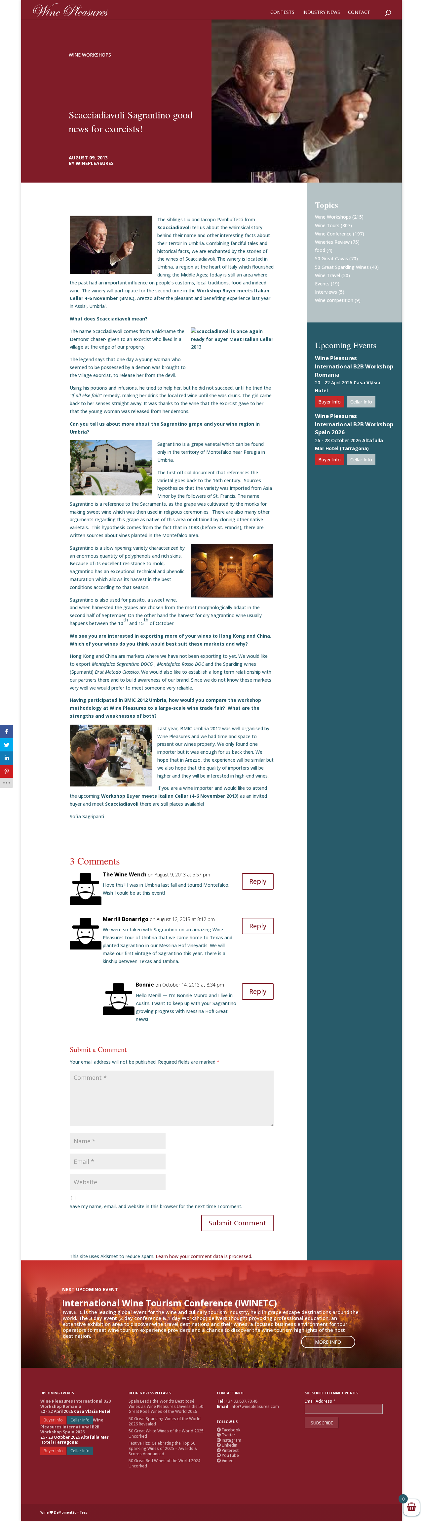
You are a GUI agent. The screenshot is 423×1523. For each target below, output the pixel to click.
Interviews (326, 292)
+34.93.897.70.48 (241, 1401)
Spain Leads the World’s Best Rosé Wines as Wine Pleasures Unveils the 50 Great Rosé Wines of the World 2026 (166, 1406)
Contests (282, 12)
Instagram (229, 1440)
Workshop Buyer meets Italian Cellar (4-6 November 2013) (170, 796)
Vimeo (225, 1460)
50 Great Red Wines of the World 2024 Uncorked (164, 1463)
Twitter (226, 1435)
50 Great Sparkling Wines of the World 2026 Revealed (165, 1421)
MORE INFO (328, 1342)
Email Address (320, 1401)
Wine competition (334, 300)
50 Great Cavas (331, 258)
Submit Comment (237, 1222)
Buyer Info (329, 402)
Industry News (321, 12)
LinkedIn (227, 1445)
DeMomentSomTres (70, 1512)
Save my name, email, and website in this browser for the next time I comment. (156, 1206)
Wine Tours (327, 225)
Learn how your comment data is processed (203, 1256)
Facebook (228, 1430)
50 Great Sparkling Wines (342, 267)
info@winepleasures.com (255, 1406)
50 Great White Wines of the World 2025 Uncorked (166, 1433)
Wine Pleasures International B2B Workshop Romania (354, 366)
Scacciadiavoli (121, 804)
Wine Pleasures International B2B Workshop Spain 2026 (354, 424)
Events (322, 283)
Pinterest (228, 1450)
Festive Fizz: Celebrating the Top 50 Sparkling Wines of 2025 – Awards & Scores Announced (163, 1448)
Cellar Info (361, 402)
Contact (359, 12)
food (320, 250)
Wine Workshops (90, 55)
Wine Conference (333, 234)
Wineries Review (332, 242)
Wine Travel (327, 275)
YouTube (228, 1455)
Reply (257, 881)
